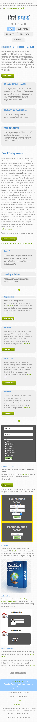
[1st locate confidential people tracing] (18, 15)
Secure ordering (9, 239)
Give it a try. (16, 551)
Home (11, 29)
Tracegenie (25, 34)
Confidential (8, 413)
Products (11, 34)
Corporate (23, 29)
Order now (26, 343)
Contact (18, 39)
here (22, 689)
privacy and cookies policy (13, 8)
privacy (18, 700)
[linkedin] (21, 24)
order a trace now (7, 229)
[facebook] (15, 24)
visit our (11, 305)
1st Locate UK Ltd (17, 681)
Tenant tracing (9, 383)
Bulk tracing (8, 319)
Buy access (7, 485)
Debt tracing (8, 349)
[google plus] (18, 24)
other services (18, 704)
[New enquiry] (24, 24)
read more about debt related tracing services (16, 243)
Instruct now (7, 76)
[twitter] (12, 24)
